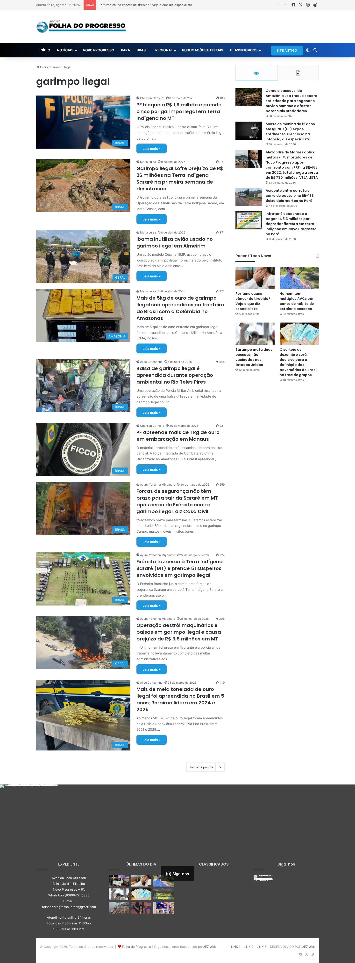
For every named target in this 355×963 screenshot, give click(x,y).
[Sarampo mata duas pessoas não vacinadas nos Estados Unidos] (255, 333)
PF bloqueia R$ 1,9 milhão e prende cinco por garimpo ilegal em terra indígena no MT (178, 111)
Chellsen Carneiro (152, 98)
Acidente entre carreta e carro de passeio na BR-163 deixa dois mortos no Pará (290, 195)
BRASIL (143, 50)
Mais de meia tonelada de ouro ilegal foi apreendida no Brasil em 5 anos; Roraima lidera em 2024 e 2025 (180, 699)
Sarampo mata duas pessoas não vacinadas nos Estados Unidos (253, 357)
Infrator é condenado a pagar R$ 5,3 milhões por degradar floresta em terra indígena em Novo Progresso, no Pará (292, 223)
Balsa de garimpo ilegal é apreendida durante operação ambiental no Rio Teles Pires (174, 375)
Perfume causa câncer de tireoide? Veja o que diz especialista (252, 301)
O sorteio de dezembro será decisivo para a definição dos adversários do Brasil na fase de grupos (298, 362)
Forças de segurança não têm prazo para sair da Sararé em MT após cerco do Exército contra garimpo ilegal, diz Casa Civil (177, 501)
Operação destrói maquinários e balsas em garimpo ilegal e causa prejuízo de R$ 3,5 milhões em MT (178, 632)
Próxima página (201, 767)
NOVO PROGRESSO (98, 50)
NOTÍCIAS (65, 50)
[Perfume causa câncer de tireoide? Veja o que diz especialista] (255, 278)
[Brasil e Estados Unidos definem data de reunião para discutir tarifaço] (119, 908)
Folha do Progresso (136, 947)
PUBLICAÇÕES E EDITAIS (202, 50)
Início (43, 67)
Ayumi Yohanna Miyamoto (157, 484)
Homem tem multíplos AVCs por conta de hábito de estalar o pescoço (151, 5)
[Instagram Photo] (29, 814)
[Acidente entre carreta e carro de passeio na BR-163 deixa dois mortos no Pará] (248, 197)
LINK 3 (261, 947)
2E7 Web (209, 947)
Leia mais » (151, 148)
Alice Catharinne (151, 362)
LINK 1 (235, 947)
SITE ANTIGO (287, 50)
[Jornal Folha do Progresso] (81, 26)
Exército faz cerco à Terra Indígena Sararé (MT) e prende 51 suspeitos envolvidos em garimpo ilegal (179, 568)
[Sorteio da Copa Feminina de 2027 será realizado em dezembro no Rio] (163, 894)
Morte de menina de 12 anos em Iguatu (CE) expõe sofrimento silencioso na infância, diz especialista (290, 132)
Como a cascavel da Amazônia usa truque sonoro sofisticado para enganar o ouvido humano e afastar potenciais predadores (291, 100)
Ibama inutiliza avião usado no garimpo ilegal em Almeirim (174, 242)
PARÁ (125, 50)
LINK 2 (248, 947)
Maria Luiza (148, 162)
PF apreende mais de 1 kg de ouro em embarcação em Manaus (178, 435)
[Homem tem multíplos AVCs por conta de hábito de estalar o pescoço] (299, 278)
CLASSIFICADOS (243, 50)
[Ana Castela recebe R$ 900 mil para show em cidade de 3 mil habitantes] (141, 908)
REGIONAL (164, 50)
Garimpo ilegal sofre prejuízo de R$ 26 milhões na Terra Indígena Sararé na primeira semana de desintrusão (179, 178)
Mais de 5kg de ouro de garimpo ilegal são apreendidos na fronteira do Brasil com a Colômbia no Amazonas (180, 308)
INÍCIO (45, 50)
